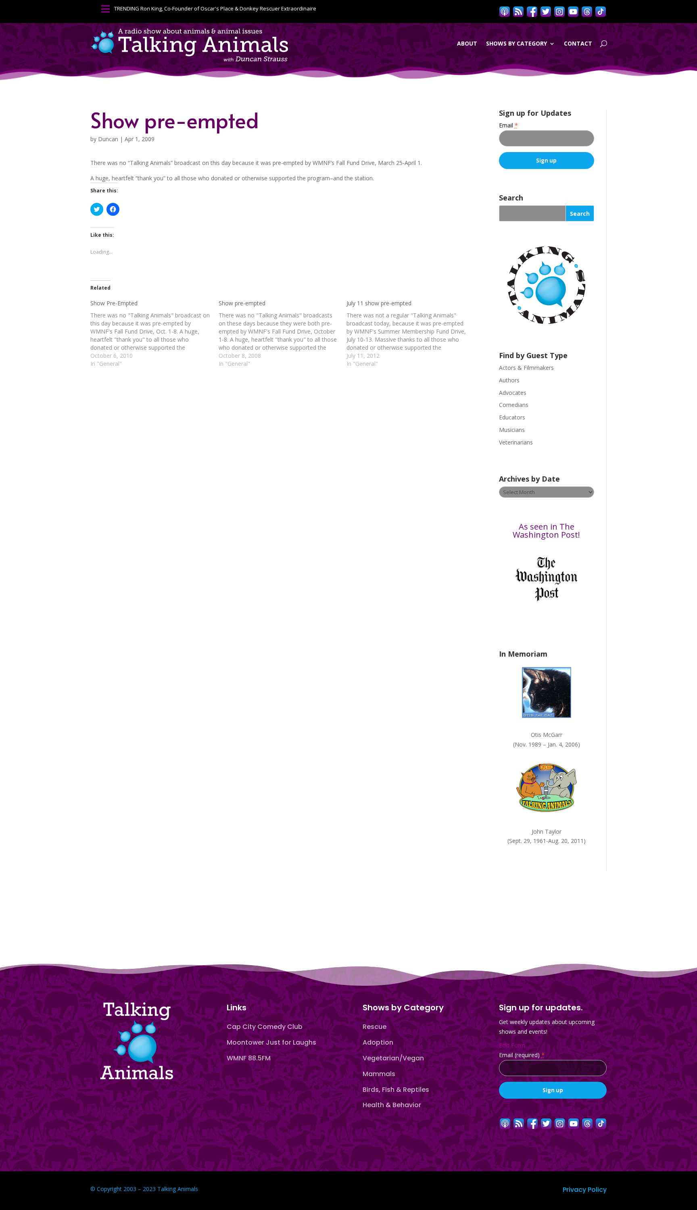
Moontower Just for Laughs (271, 1042)
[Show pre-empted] (283, 333)
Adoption (378, 1042)
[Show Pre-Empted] (154, 333)
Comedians (513, 405)
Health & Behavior (392, 1105)
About (467, 43)
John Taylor (546, 831)
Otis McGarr (546, 735)
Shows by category (516, 43)
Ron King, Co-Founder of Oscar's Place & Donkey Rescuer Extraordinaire (228, 8)
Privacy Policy (585, 1189)
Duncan (108, 139)
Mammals (379, 1074)
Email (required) (522, 1055)
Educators (512, 417)
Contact (578, 43)
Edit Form (512, 1045)
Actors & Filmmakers (526, 367)
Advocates (512, 392)
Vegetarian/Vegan (393, 1058)
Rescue (374, 1026)
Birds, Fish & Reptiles (396, 1089)
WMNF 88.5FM (249, 1058)
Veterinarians (516, 442)
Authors (509, 380)
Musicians (512, 430)
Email (508, 125)
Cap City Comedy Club (265, 1026)
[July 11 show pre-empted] (410, 333)
